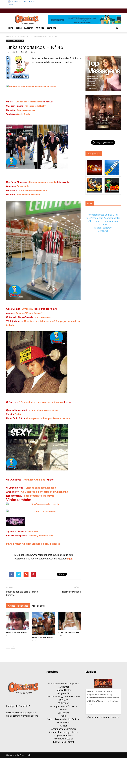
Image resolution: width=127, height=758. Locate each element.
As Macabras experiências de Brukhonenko (44, 491)
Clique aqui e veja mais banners (103, 717)
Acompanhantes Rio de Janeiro (63, 683)
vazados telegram (103, 227)
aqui (69, 558)
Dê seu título (23, 186)
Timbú (18, 414)
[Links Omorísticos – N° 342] (43, 623)
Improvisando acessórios (44, 410)
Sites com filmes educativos (39, 495)
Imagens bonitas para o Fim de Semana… (22, 593)
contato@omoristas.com (41, 535)
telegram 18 (63, 693)
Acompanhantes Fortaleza (63, 706)
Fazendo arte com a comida (42, 182)
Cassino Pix (63, 712)
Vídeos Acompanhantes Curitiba (63, 719)
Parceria (28, 28)
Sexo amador (63, 722)
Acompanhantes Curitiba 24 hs (103, 214)
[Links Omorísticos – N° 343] (17, 621)
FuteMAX (63, 699)
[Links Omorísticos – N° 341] (69, 621)
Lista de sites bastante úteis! (41, 487)
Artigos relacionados (18, 606)
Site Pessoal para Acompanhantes (103, 217)
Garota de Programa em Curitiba (63, 696)
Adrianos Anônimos (34, 479)
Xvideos (63, 725)
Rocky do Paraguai (71, 591)
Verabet (63, 709)
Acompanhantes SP (63, 738)
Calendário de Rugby (35, 106)
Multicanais (63, 702)
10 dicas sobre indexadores (28, 102)
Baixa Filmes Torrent (63, 741)
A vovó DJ (28, 308)
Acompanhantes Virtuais (63, 728)
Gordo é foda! (23, 114)
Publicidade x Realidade (28, 194)
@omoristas (32, 531)
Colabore (51, 28)
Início (8, 36)
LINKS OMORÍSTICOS (22, 36)
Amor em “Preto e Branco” (29, 313)
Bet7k (63, 715)
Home (10, 28)
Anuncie (40, 28)
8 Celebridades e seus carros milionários (41, 402)
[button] (117, 28)
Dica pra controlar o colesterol (32, 190)
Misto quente (44, 317)
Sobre (19, 28)
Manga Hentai (64, 689)
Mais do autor (38, 606)
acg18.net (103, 230)
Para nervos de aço (26, 110)
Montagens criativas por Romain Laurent (48, 418)
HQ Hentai (63, 686)
